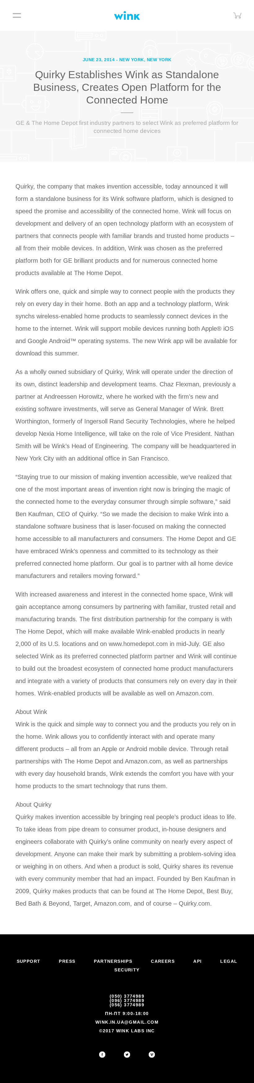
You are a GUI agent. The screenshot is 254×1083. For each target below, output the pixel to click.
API (197, 961)
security (126, 969)
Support (29, 961)
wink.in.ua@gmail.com (127, 1022)
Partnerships (113, 961)
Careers (163, 961)
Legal (228, 961)
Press (67, 961)
